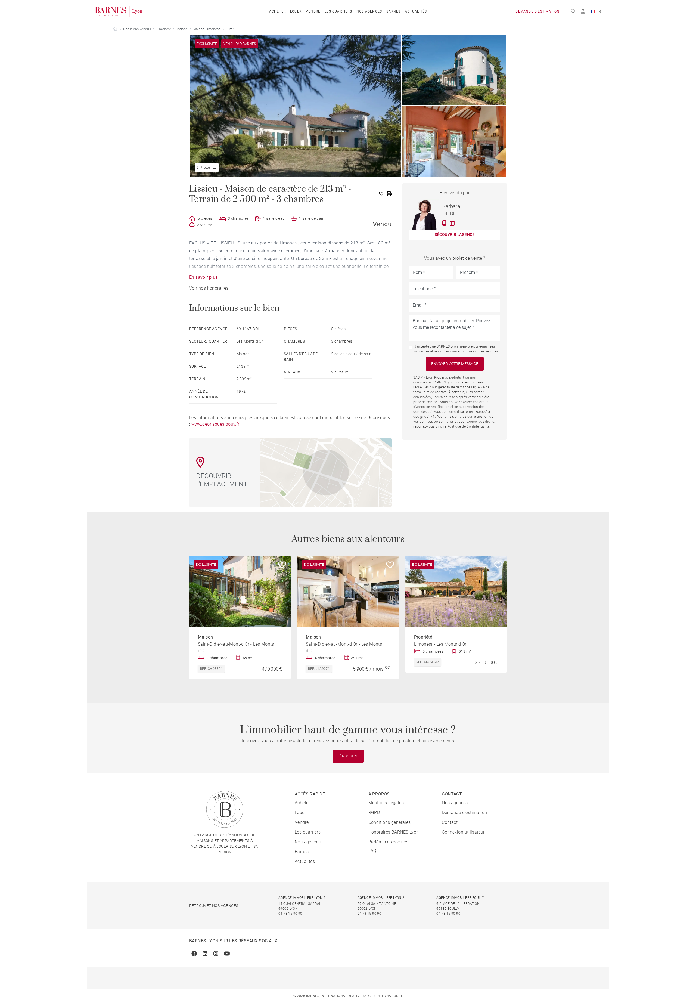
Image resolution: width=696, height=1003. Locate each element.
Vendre (313, 11)
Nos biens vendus (137, 29)
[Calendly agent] (452, 223)
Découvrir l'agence (455, 234)
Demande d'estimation (537, 11)
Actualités (416, 11)
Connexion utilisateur (463, 832)
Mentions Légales (386, 802)
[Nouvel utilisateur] (583, 11)
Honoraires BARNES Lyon (393, 832)
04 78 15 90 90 (290, 913)
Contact (450, 822)
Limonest (164, 29)
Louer (296, 11)
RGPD (374, 812)
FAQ (372, 850)
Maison (182, 29)
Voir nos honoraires (209, 288)
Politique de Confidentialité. (468, 426)
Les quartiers (338, 11)
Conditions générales (389, 822)
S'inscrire (348, 756)
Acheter (277, 11)
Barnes (393, 11)
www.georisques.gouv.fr (215, 424)
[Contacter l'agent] (444, 223)
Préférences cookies (388, 841)
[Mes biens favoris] (573, 11)
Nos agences (369, 11)
